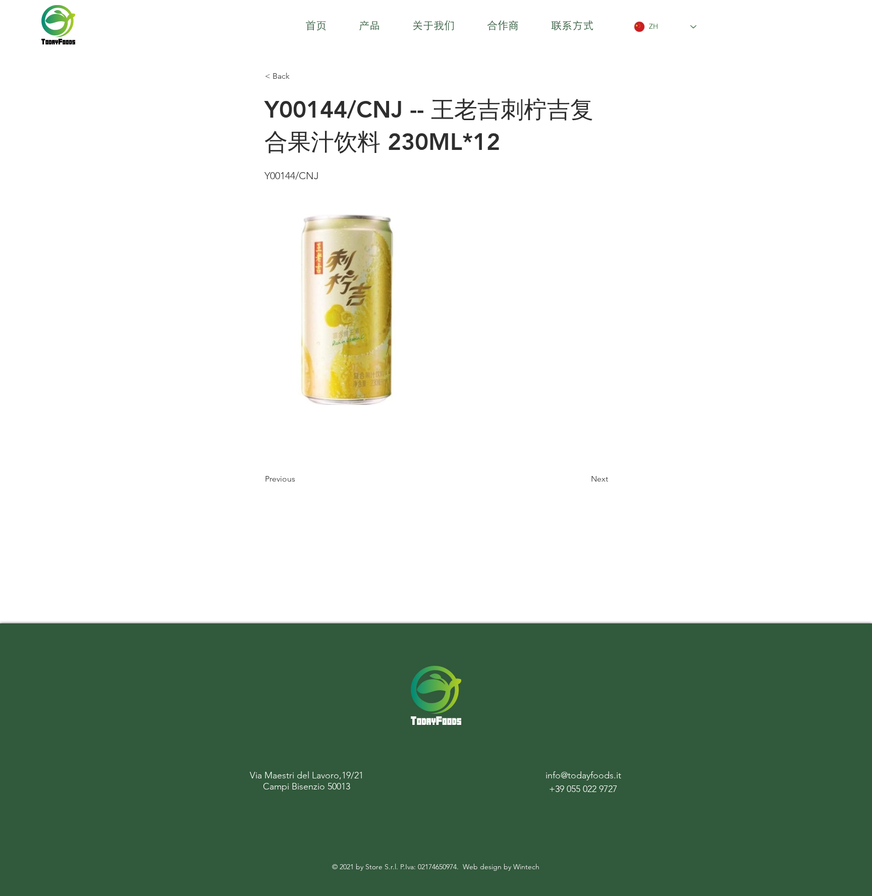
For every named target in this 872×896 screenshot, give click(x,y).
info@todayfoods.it (583, 775)
